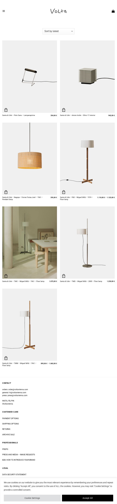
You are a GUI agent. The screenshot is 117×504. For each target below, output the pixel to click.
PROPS (5, 449)
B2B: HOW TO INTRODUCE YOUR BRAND (18, 460)
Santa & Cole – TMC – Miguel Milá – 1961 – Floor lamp (23, 281)
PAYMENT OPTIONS (10, 418)
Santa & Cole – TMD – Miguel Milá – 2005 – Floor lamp (81, 281)
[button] (3, 11)
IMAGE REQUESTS (27, 455)
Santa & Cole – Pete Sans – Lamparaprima (18, 115)
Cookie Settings (32, 498)
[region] (58, 491)
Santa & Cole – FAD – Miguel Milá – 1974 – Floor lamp (76, 198)
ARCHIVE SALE (8, 435)
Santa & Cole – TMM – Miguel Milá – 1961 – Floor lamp (19, 364)
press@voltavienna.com (17, 395)
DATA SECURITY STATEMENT (14, 475)
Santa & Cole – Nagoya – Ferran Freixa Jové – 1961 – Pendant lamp (22, 198)
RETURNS (6, 429)
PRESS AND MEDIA (10, 455)
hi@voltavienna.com (17, 392)
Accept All (87, 498)
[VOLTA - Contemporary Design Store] (58, 11)
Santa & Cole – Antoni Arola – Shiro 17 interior (77, 115)
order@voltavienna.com (18, 389)
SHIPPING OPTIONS (10, 424)
